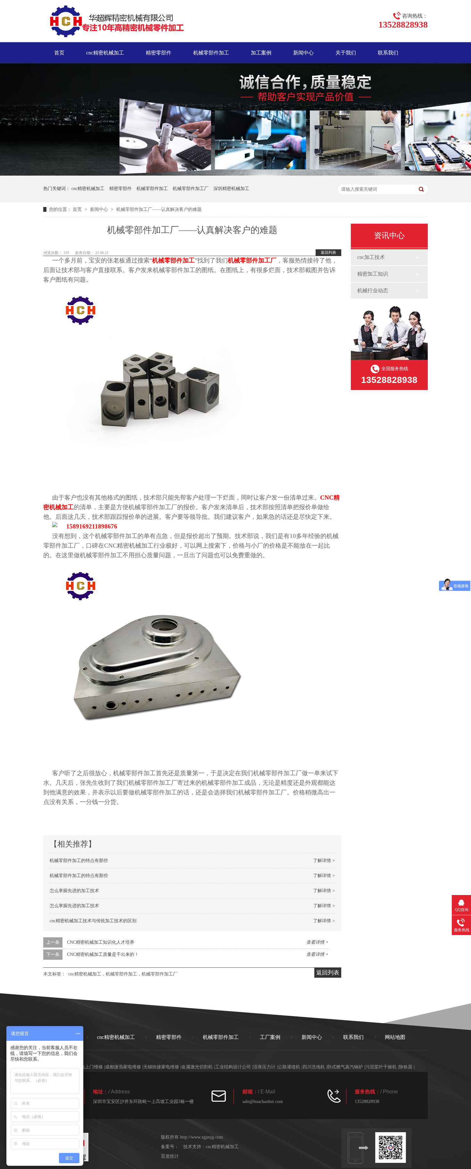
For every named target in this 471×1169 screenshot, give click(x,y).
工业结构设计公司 (233, 1067)
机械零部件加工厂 (191, 188)
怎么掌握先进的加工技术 (74, 890)
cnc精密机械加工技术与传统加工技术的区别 (93, 920)
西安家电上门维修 (85, 1067)
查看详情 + (317, 942)
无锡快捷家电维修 (161, 1067)
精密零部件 (158, 52)
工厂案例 (270, 1037)
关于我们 (345, 52)
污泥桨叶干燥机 (381, 1067)
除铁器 (405, 1067)
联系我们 (388, 52)
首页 (59, 52)
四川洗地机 (313, 1067)
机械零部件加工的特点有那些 (79, 860)
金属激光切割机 (197, 1067)
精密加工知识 (372, 274)
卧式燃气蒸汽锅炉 (345, 1067)
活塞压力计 (264, 1067)
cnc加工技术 (371, 257)
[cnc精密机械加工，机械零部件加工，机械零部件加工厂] (113, 22)
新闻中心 (303, 52)
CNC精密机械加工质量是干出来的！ (103, 954)
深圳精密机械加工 (231, 188)
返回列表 (328, 252)
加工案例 (261, 52)
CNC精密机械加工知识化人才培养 (100, 942)
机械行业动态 (372, 290)
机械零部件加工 (211, 52)
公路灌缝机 (289, 1067)
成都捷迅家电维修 (123, 1067)
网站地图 (395, 1037)
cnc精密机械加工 (105, 52)
